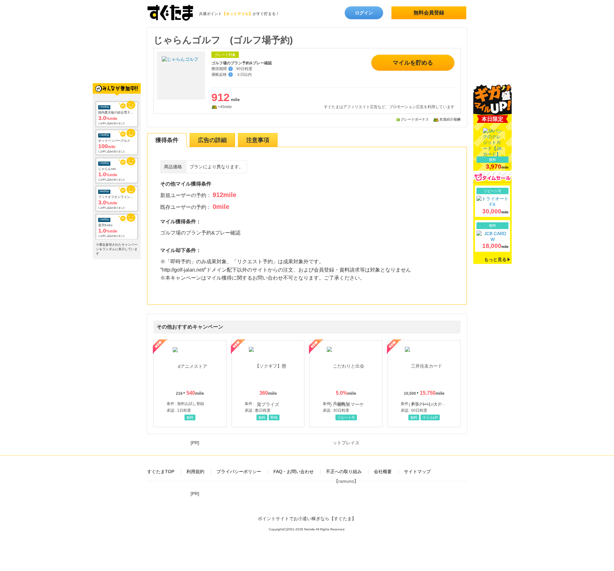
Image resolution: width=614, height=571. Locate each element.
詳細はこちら (492, 201)
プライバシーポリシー (238, 471)
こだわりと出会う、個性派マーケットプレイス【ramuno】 (346, 383)
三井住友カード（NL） (424, 383)
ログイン (364, 12)
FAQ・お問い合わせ (293, 471)
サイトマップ (417, 471)
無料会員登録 (428, 12)
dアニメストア (190, 383)
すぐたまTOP (160, 471)
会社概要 (383, 471)
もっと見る (495, 259)
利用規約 (195, 471)
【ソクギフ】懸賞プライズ (268, 383)
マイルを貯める (413, 62)
